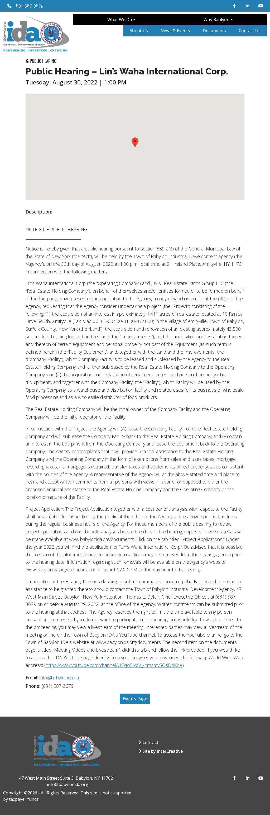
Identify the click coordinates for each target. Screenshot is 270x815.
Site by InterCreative (162, 751)
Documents (214, 31)
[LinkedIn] (248, 6)
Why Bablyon (216, 19)
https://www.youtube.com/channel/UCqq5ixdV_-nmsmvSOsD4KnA (114, 665)
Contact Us (250, 31)
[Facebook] (235, 6)
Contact (150, 742)
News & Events (175, 31)
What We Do (119, 19)
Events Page (135, 699)
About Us (138, 31)
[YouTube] (260, 6)
